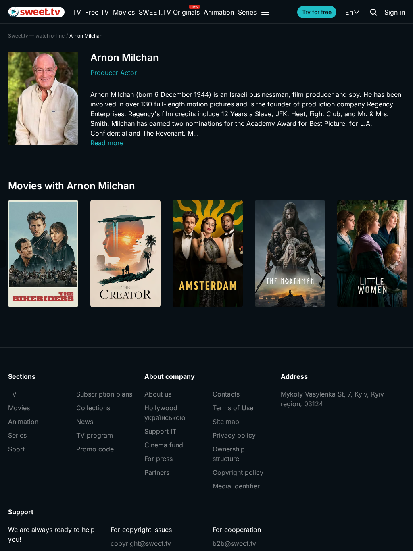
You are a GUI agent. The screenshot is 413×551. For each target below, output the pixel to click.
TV (77, 12)
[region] (206, 253)
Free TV (97, 12)
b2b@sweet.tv (234, 543)
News (84, 421)
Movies (124, 12)
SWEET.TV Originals (169, 12)
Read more (106, 143)
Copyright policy (238, 472)
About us (157, 394)
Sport (16, 449)
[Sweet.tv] (36, 12)
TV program (94, 435)
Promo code (95, 449)
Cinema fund (163, 445)
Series (247, 12)
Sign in (394, 12)
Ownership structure (229, 454)
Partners (156, 472)
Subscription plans (104, 394)
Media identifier (236, 486)
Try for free (317, 11)
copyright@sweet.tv (141, 543)
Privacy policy (234, 435)
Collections (93, 408)
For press (158, 459)
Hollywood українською (164, 413)
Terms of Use (233, 408)
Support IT (160, 431)
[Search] (373, 12)
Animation (219, 12)
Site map (226, 421)
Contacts (226, 394)
